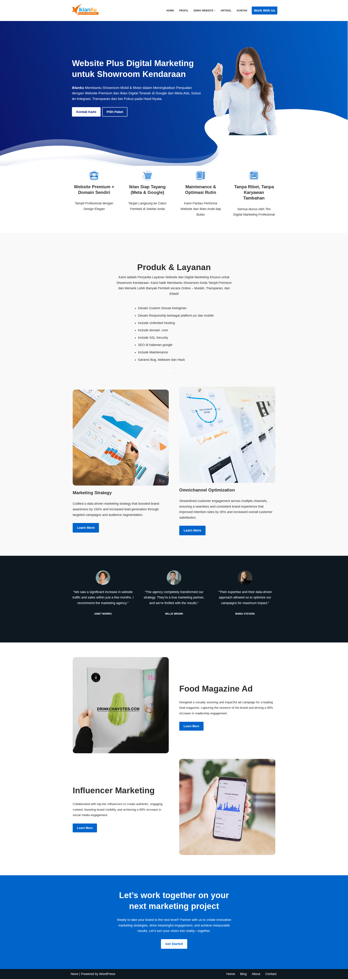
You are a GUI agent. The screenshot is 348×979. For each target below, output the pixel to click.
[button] (215, 10)
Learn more (86, 528)
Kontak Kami (86, 112)
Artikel (226, 10)
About (256, 974)
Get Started (174, 944)
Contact (271, 974)
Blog (243, 974)
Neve (74, 974)
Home (170, 10)
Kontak (242, 10)
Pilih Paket (115, 112)
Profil (183, 10)
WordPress (107, 974)
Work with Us (264, 10)
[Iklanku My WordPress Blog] (89, 10)
